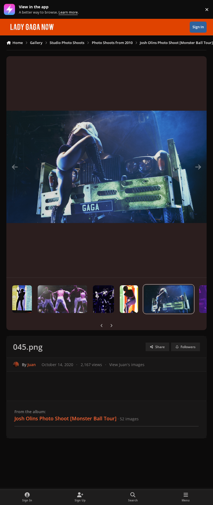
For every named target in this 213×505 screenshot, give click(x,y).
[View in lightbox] (106, 167)
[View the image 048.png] (62, 299)
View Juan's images (126, 364)
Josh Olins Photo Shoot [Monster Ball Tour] (65, 418)
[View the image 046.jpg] (129, 299)
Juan (31, 364)
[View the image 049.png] (22, 299)
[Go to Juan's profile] (16, 364)
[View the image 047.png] (103, 299)
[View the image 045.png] (168, 299)
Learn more (10, 9)
